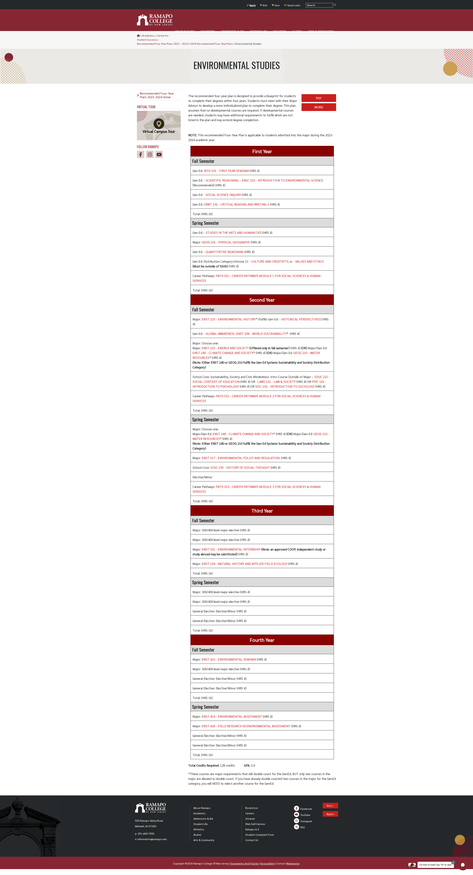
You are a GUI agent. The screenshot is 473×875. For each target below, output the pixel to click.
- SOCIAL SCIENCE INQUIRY (222, 195)
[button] (462, 864)
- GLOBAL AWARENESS (219, 333)
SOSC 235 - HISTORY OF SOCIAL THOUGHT (240, 467)
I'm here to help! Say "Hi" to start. (436, 865)
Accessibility (268, 863)
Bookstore (251, 807)
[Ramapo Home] (154, 20)
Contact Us (251, 840)
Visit (264, 5)
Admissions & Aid (203, 818)
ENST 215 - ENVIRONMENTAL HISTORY (229, 319)
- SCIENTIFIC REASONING (221, 180)
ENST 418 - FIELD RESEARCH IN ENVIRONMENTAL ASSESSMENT (246, 726)
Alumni (197, 834)
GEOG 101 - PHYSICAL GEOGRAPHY (226, 242)
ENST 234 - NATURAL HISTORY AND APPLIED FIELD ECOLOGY (244, 564)
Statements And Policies (244, 863)
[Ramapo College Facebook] (141, 155)
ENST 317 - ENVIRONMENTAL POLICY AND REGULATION (241, 458)
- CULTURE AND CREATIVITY (268, 261)
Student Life (200, 824)
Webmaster (293, 863)
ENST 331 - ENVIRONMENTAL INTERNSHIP (231, 549)
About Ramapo (201, 807)
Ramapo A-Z (252, 829)
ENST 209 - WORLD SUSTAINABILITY (261, 333)
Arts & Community (203, 840)
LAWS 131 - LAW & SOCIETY (276, 382)
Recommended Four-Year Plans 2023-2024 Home (157, 95)
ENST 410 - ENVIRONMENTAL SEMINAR (229, 659)
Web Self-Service (255, 824)
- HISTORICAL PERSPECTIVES (299, 319)
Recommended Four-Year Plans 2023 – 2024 (162, 43)
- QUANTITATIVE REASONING (224, 252)
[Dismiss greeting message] (453, 862)
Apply (252, 5)
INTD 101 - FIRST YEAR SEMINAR (226, 171)
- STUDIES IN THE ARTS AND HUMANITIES (233, 232)
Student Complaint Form (259, 834)
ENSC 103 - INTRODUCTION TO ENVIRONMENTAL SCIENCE (282, 180)
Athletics (198, 829)
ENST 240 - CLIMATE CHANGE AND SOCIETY (223, 353)
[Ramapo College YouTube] (160, 155)
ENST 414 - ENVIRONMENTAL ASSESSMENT (232, 716)
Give (277, 5)
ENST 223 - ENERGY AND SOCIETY (225, 348)
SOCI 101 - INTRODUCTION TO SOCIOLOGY (285, 386)
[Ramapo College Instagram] (150, 155)
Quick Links (293, 5)
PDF (318, 98)
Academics (148, 35)
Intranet (250, 818)
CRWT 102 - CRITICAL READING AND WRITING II (236, 204)
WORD (318, 107)
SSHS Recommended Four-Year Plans (211, 43)
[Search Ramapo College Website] (335, 5)
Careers (249, 813)
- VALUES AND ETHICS (308, 261)
